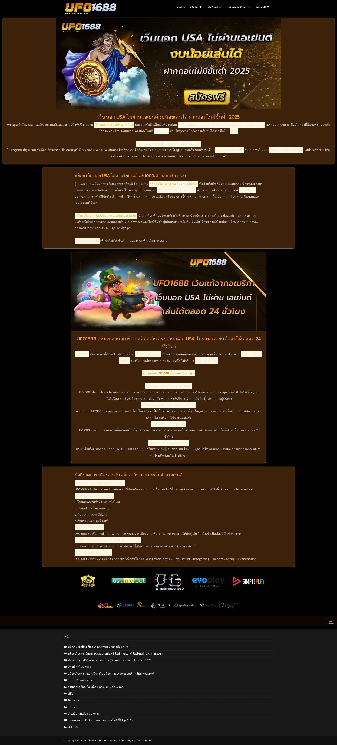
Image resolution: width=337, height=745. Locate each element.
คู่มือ (71, 693)
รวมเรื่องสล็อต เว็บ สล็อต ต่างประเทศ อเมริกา (95, 687)
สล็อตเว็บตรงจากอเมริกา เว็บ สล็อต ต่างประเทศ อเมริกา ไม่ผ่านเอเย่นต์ (111, 673)
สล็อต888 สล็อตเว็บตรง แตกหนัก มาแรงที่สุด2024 (98, 647)
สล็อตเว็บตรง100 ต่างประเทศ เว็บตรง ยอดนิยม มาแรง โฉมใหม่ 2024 (109, 660)
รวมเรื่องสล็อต (214, 7)
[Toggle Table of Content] (329, 621)
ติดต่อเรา (73, 700)
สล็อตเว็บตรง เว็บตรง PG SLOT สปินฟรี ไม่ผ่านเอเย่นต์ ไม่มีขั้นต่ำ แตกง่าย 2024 (115, 653)
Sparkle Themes (142, 740)
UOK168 (73, 727)
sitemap (73, 707)
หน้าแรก (181, 7)
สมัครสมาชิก (196, 7)
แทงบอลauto (262, 7)
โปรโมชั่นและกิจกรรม (81, 680)
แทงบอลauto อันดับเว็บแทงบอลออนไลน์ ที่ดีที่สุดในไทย (101, 720)
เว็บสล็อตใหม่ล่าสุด (79, 667)
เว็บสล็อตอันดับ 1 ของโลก (238, 7)
